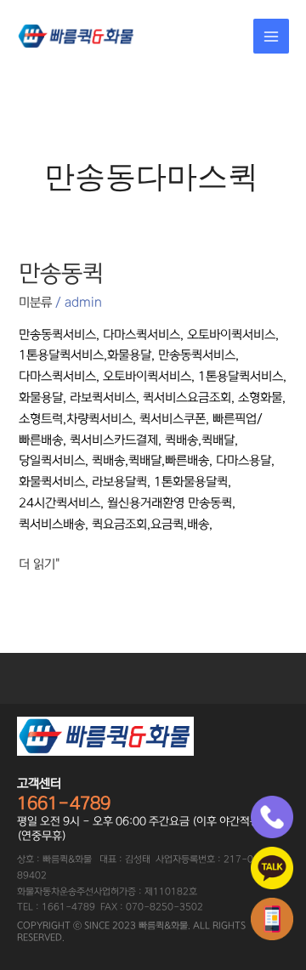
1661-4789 (63, 803)
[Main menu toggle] (271, 36)
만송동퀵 (61, 273)
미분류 (35, 302)
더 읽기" (39, 562)
